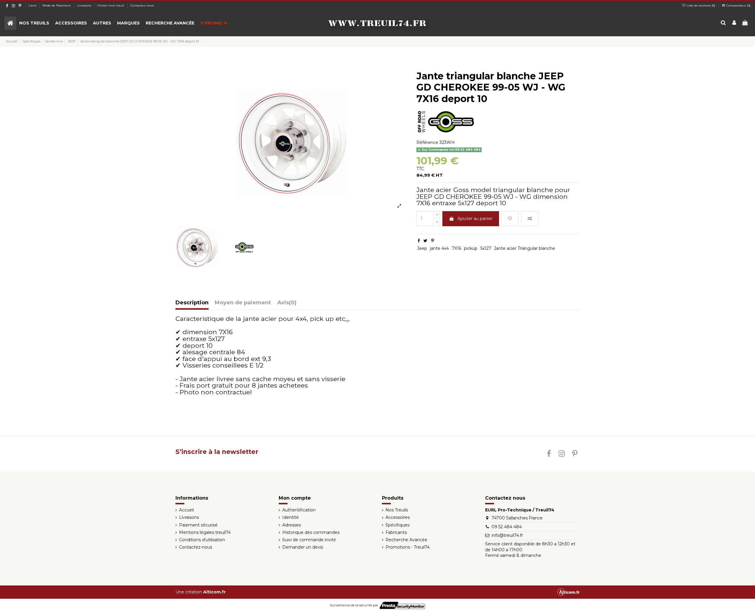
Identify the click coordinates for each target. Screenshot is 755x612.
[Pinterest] (432, 240)
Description (192, 303)
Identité (290, 517)
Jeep (422, 248)
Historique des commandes (310, 532)
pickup (470, 248)
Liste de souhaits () (701, 5)
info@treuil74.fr (507, 535)
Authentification (299, 510)
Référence (427, 142)
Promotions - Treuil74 (407, 547)
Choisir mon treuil (111, 5)
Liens (33, 5)
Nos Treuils (396, 510)
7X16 (456, 248)
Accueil (186, 510)
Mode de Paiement (57, 5)
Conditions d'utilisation (202, 539)
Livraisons (84, 5)
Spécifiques (397, 525)
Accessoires (397, 517)
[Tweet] (425, 240)
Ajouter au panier (475, 218)
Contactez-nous (142, 5)
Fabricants (396, 532)
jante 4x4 (439, 248)
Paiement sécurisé (198, 525)
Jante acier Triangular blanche (524, 248)
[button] (34, 23)
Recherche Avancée (406, 539)
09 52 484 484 (507, 526)
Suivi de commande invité (309, 539)
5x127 (485, 248)
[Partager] (419, 240)
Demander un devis (302, 547)
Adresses (291, 525)
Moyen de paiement (243, 303)
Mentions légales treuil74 (205, 532)
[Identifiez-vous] (734, 23)
